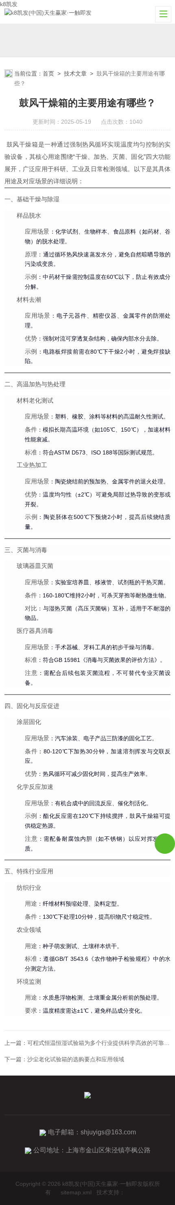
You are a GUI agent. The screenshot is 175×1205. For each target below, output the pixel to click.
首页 (48, 73)
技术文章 (75, 73)
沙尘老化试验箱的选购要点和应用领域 (75, 1059)
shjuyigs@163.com (108, 1132)
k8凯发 (9, 4)
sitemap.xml (76, 1192)
